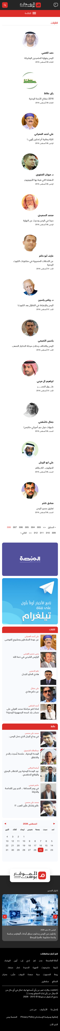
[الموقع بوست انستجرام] (48, 1002)
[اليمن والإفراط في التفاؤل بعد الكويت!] (30, 294)
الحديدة (26, 967)
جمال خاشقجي (45, 422)
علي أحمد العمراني (43, 134)
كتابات (54, 23)
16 (40, 845)
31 (7, 850)
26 (35, 850)
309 (54, 532)
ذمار (18, 967)
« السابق (52, 527)
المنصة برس (11, 1017)
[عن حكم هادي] (48, 694)
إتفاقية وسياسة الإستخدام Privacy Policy (39, 1017)
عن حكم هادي (32, 691)
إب (22, 960)
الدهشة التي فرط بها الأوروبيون (38, 180)
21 (12, 845)
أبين (15, 960)
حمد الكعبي (47, 53)
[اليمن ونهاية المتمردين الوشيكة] (30, 47)
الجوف (21, 974)
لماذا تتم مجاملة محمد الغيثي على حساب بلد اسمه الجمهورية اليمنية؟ (22, 710)
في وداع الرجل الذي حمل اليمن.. (24, 736)
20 (18, 845)
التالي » (23, 532)
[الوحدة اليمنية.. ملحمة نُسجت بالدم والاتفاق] (48, 757)
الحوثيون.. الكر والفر (44, 467)
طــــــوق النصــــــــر (45, 386)
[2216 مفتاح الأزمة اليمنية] (30, 88)
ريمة (56, 974)
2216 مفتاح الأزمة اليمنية (41, 98)
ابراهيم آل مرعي (45, 381)
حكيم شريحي (34, 784)
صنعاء (10, 967)
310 (48, 532)
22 (7, 845)
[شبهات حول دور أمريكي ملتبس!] (30, 416)
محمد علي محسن (32, 732)
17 (35, 845)
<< (44, 527)
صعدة (30, 974)
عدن (41, 960)
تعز (34, 960)
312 (36, 532)
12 (12, 841)
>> (30, 532)
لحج (28, 960)
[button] (55, 917)
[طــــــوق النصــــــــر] (30, 376)
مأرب (13, 974)
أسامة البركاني (33, 767)
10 (24, 841)
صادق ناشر (47, 503)
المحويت (47, 974)
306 (21, 527)
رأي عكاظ (48, 93)
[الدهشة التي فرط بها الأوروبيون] (30, 169)
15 (46, 845)
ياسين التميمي (45, 340)
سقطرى (45, 981)
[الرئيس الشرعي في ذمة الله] (48, 660)
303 (39, 527)
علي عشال (35, 688)
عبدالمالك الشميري (31, 750)
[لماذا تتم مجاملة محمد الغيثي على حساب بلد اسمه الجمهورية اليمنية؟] (48, 712)
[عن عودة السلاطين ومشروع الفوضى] (48, 642)
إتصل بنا (54, 1009)
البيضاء (7, 960)
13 (7, 841)
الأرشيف (43, 1009)
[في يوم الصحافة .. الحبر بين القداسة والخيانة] (48, 791)
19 (24, 845)
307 (15, 527)
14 (52, 845)
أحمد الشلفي (34, 705)
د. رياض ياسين (45, 300)
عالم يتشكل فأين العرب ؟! (27, 805)
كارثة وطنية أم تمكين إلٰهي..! (40, 139)
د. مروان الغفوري (44, 174)
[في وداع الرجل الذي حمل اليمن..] (48, 739)
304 (33, 527)
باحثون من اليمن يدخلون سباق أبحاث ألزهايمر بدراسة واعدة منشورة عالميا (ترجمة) (31, 935)
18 (29, 845)
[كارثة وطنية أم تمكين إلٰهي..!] (30, 129)
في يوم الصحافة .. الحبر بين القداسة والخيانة (22, 789)
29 (18, 850)
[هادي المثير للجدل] (48, 677)
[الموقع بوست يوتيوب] (51, 1002)
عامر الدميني (34, 670)
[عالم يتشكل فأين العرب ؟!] (48, 808)
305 (27, 527)
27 (29, 850)
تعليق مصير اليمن (44, 508)
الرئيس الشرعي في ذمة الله (26, 657)
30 (12, 850)
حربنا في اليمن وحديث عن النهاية (38, 220)
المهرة (35, 967)
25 (40, 850)
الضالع (55, 981)
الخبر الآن (54, 1024)
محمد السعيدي (45, 215)
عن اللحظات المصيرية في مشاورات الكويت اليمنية (33, 262)
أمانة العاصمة (52, 960)
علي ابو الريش (46, 462)
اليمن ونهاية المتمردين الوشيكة (38, 58)
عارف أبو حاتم (46, 256)
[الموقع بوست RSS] (45, 1002)
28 (24, 850)
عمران (4, 974)
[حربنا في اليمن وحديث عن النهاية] (30, 210)
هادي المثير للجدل (30, 674)
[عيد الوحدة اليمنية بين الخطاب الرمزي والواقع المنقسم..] (48, 774)
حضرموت (46, 967)
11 (18, 841)
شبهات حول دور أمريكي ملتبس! (38, 427)
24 (46, 850)
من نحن (33, 1009)
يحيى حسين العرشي (31, 653)
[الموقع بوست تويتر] (53, 1002)
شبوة (55, 967)
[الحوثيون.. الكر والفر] (30, 457)
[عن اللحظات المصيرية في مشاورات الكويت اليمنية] (30, 250)
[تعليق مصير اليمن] (30, 498)
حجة (38, 974)
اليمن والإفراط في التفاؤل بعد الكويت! (35, 305)
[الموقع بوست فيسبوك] (56, 1002)
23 (52, 850)
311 (42, 532)
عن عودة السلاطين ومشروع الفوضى (22, 639)
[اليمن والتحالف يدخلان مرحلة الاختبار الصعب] (30, 335)
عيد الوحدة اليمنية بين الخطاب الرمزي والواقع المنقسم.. (21, 772)
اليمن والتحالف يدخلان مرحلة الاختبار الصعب (32, 346)
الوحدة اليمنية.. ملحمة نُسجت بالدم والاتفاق (22, 755)
